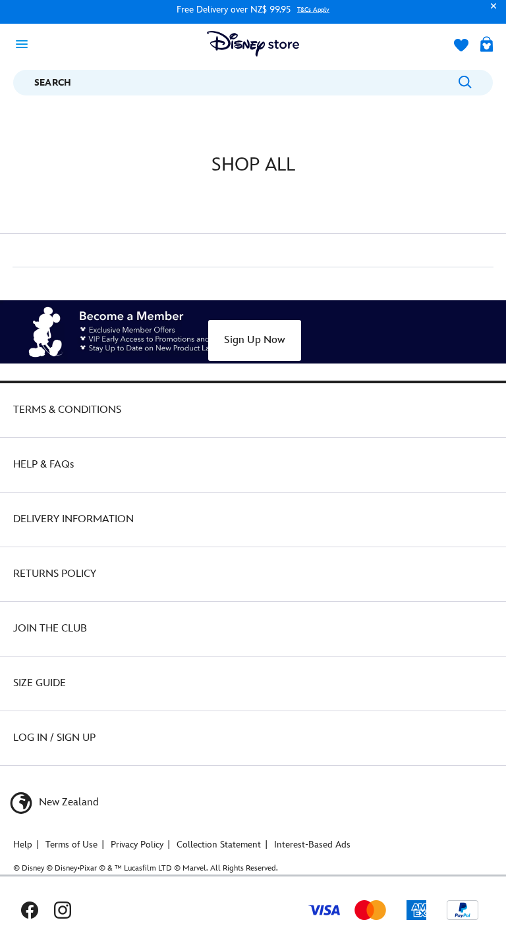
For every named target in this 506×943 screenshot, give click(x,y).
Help (22, 844)
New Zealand (67, 802)
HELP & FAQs (43, 464)
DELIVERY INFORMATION (73, 519)
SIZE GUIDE (39, 683)
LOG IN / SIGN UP (54, 738)
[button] (490, 12)
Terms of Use (71, 844)
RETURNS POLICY (54, 574)
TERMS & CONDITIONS (67, 410)
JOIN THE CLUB (50, 628)
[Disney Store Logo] (253, 44)
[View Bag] (486, 45)
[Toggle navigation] (25, 43)
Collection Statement (219, 844)
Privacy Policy (137, 844)
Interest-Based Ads (312, 844)
